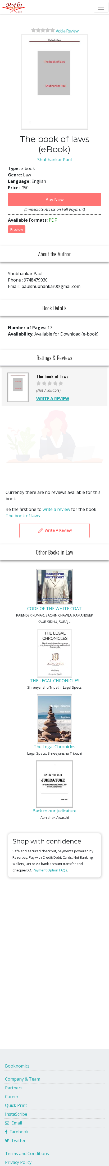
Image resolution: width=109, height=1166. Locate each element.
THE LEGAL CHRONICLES (54, 681)
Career (12, 1096)
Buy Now (54, 199)
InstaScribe (16, 1114)
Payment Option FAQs (50, 870)
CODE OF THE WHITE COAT (54, 608)
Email (15, 1123)
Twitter (17, 1140)
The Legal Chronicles (54, 747)
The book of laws (23, 516)
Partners (13, 1088)
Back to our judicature (54, 811)
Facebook (18, 1132)
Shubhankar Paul (54, 160)
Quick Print (16, 1105)
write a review (56, 509)
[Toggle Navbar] (101, 7)
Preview (16, 229)
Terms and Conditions (27, 1153)
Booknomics (17, 1066)
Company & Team (22, 1079)
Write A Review (58, 529)
